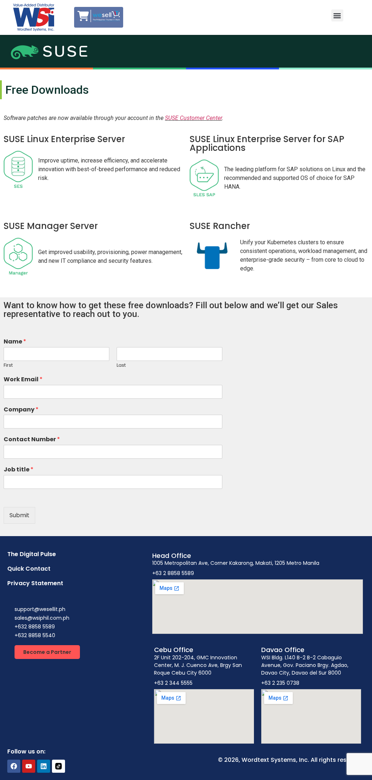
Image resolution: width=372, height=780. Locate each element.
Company (21, 410)
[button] (337, 15)
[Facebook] (13, 766)
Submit (19, 515)
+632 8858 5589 (35, 626)
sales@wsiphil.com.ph (42, 618)
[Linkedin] (43, 766)
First (8, 365)
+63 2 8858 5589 (173, 573)
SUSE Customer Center (193, 117)
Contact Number (32, 439)
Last (121, 365)
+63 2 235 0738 (280, 683)
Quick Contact (28, 568)
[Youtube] (28, 766)
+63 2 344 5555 (173, 683)
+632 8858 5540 (35, 635)
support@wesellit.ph (40, 609)
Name (15, 342)
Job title (18, 470)
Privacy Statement (35, 583)
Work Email (23, 379)
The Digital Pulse (31, 554)
